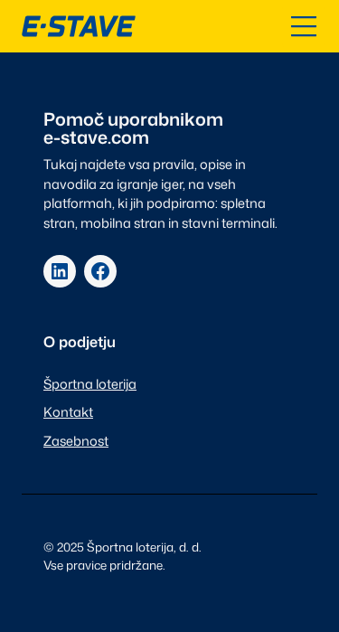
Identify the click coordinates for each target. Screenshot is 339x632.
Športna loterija (90, 383)
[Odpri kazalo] (303, 26)
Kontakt (68, 411)
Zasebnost (75, 440)
